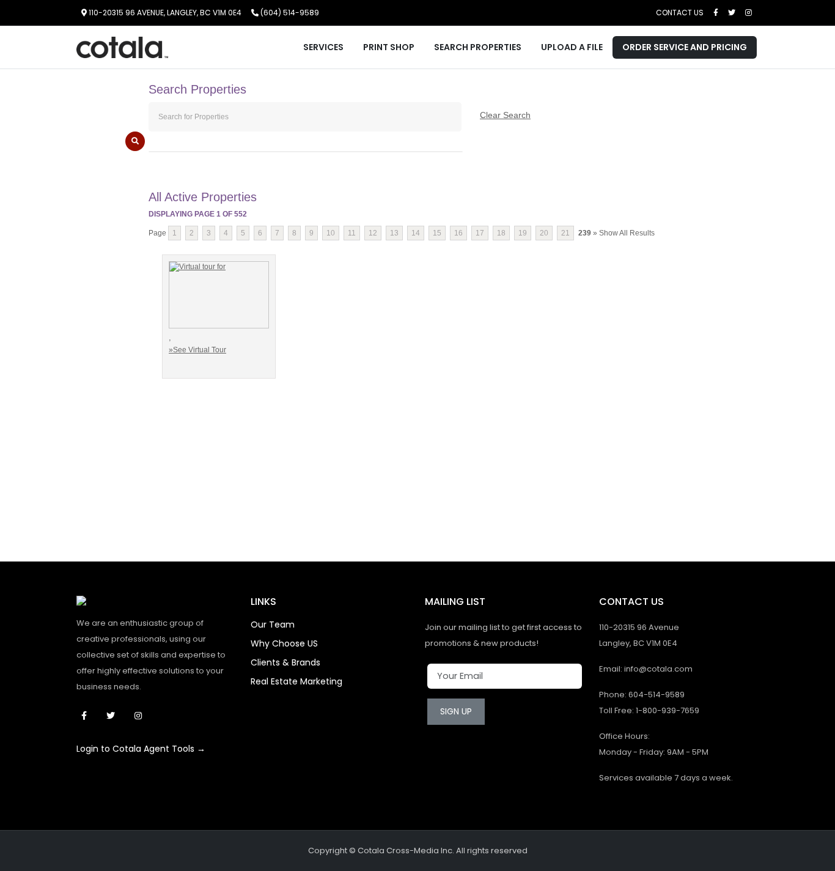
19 (522, 233)
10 (330, 233)
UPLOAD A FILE (572, 47)
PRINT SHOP (388, 47)
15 (437, 233)
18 (501, 233)
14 (415, 233)
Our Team (273, 624)
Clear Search (505, 115)
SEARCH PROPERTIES (477, 47)
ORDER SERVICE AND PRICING (684, 47)
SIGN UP (456, 711)
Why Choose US (284, 643)
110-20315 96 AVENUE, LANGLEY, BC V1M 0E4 (164, 12)
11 (352, 233)
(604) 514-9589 (289, 12)
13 (394, 233)
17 (480, 233)
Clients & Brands (285, 662)
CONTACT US (680, 12)
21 (565, 233)
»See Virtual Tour (197, 350)
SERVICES (323, 47)
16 (458, 233)
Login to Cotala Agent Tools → (140, 749)
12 (373, 233)
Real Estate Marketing (296, 681)
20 (544, 233)
